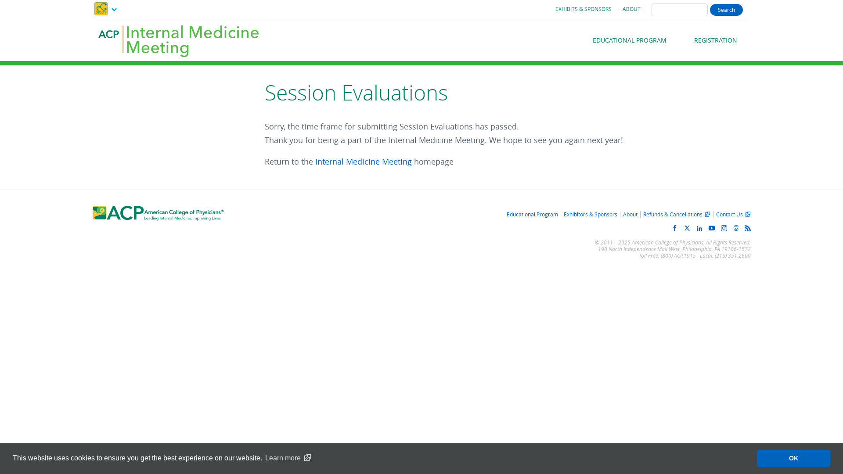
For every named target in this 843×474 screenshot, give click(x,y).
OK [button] (793, 458)
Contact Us (729, 214)
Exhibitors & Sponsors (590, 214)
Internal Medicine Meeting (363, 162)
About (632, 8)
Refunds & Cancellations (672, 214)
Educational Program (629, 40)
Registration (715, 40)
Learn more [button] (283, 458)
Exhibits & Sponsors (583, 8)
